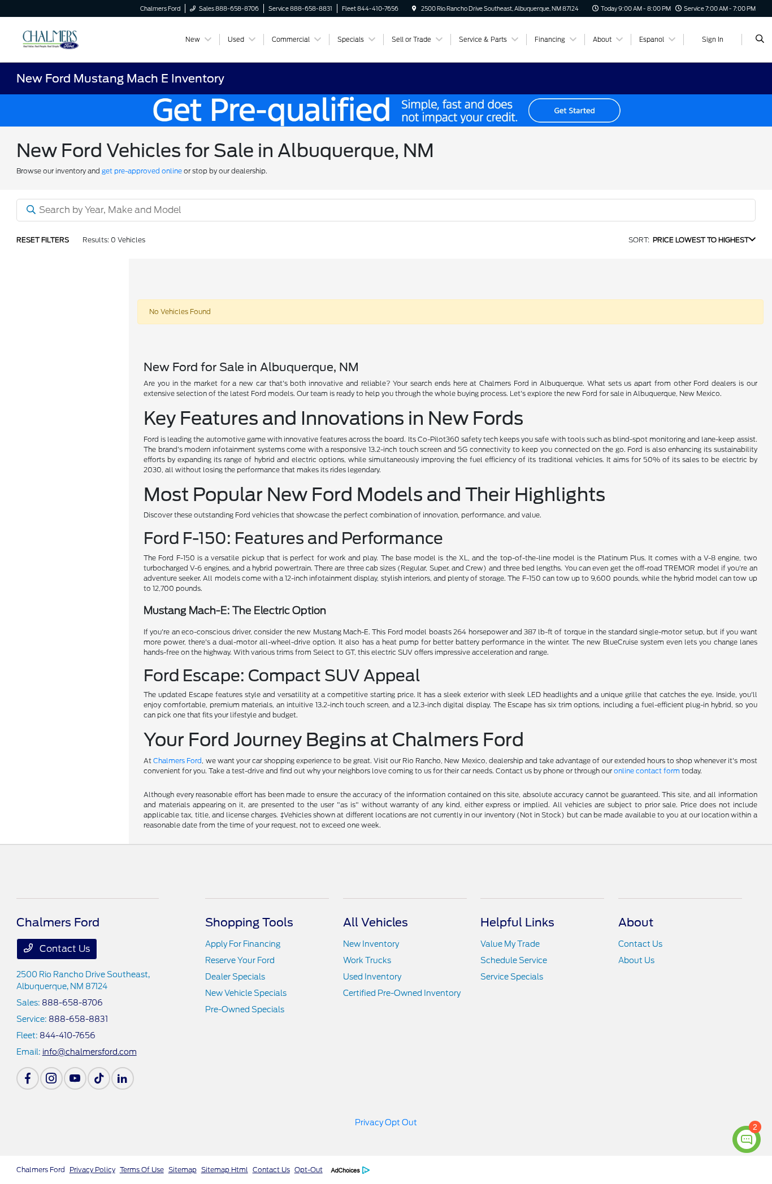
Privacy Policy (92, 1169)
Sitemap (182, 1169)
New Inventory (371, 943)
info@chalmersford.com (89, 1051)
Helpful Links (517, 922)
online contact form (647, 771)
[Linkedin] (122, 1078)
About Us (636, 960)
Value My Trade (510, 943)
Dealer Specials (235, 976)
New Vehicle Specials (246, 993)
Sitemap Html (224, 1169)
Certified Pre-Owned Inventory (402, 993)
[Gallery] (386, 110)
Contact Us (63, 948)
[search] (760, 39)
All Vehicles (375, 922)
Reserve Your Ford (240, 960)
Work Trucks (367, 960)
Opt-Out (308, 1169)
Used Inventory (372, 976)
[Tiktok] (99, 1078)
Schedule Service (513, 960)
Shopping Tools (249, 922)
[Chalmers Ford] (67, 38)
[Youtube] (75, 1078)
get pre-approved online (142, 171)
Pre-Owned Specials (244, 1009)
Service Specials (511, 976)
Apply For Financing (242, 943)
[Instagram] (51, 1078)
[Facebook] (27, 1078)
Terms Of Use (142, 1169)
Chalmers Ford (177, 760)
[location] (414, 8)
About (635, 922)
